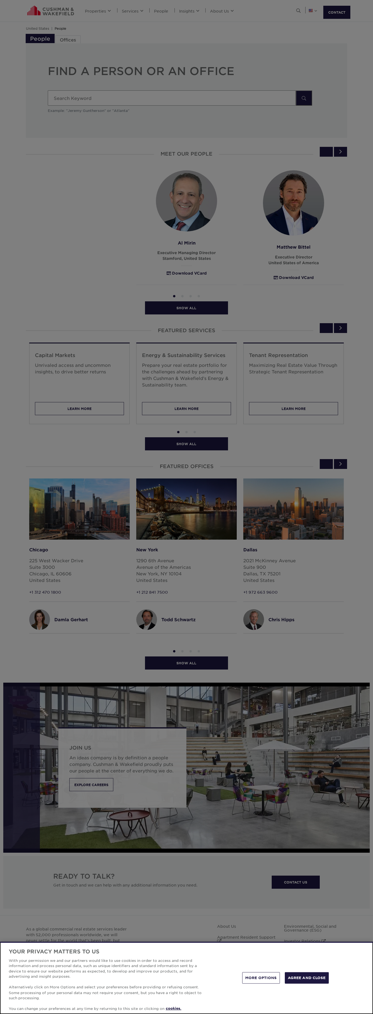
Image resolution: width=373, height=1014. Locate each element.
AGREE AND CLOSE (307, 978)
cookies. (173, 1008)
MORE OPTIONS (261, 978)
